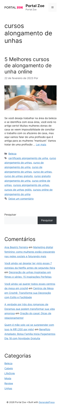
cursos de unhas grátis (18, 189)
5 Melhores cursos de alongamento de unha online (28, 65)
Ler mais (41, 144)
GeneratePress (47, 402)
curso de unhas (42, 171)
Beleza (12, 153)
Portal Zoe (35, 6)
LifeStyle (9, 373)
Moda (7, 378)
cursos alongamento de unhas (31, 185)
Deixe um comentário (21, 198)
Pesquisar (10, 214)
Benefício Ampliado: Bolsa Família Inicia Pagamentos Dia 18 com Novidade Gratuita (29, 334)
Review (8, 383)
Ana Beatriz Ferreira (16, 247)
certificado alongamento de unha (28, 158)
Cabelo (8, 368)
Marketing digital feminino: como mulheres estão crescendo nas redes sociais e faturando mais (29, 252)
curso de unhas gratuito (18, 176)
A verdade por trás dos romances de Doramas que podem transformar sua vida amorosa (29, 309)
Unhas (8, 388)
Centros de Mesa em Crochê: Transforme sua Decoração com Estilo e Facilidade (29, 293)
